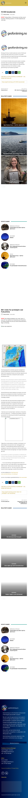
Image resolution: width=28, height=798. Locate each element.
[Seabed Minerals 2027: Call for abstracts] (5, 227)
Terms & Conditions (6, 768)
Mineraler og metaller (14, 244)
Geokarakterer (4, 90)
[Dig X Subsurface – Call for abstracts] (14, 112)
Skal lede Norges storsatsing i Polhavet (14, 153)
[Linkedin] (6, 72)
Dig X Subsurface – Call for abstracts (14, 125)
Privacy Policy (14, 768)
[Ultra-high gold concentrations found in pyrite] (5, 246)
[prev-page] (2, 187)
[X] (9, 72)
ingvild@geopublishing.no (7, 751)
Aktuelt (14, 123)
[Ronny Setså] (2, 14)
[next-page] (4, 187)
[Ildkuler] (5, 237)
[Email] (16, 72)
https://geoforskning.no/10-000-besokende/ (13, 82)
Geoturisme (12, 264)
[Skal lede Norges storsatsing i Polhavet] (14, 141)
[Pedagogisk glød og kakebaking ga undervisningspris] (14, 170)
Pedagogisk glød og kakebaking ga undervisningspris (14, 181)
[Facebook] (13, 72)
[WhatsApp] (19, 72)
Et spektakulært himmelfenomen (18, 265)
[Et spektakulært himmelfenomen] (5, 265)
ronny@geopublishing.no (7, 761)
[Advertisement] (14, 204)
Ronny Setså (6, 14)
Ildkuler (12, 237)
